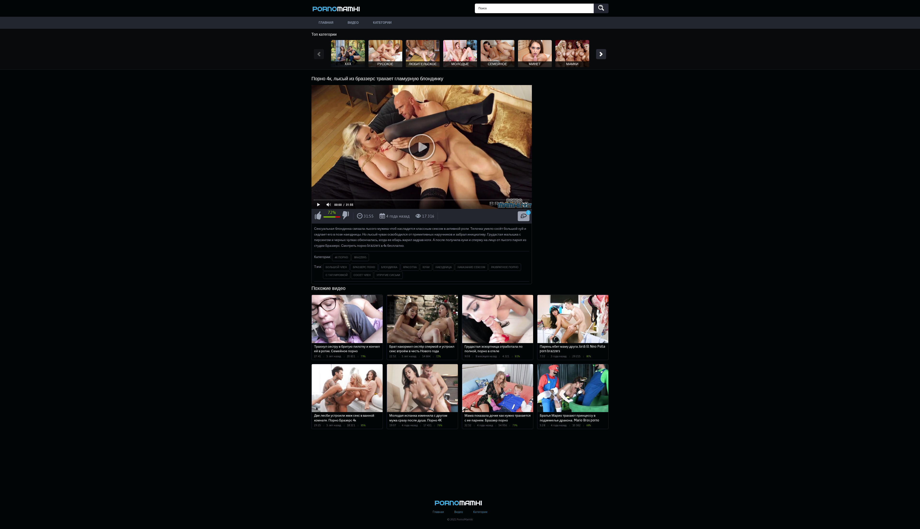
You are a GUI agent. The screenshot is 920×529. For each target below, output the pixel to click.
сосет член (362, 275)
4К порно (341, 257)
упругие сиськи (388, 275)
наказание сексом (471, 267)
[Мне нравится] (318, 216)
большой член (336, 267)
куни (426, 267)
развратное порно (504, 267)
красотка (410, 267)
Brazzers (360, 257)
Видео (458, 512)
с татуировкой (337, 275)
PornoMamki (337, 8)
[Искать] (601, 8)
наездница (444, 267)
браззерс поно (364, 267)
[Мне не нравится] (345, 216)
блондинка (389, 267)
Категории (480, 512)
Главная (438, 512)
